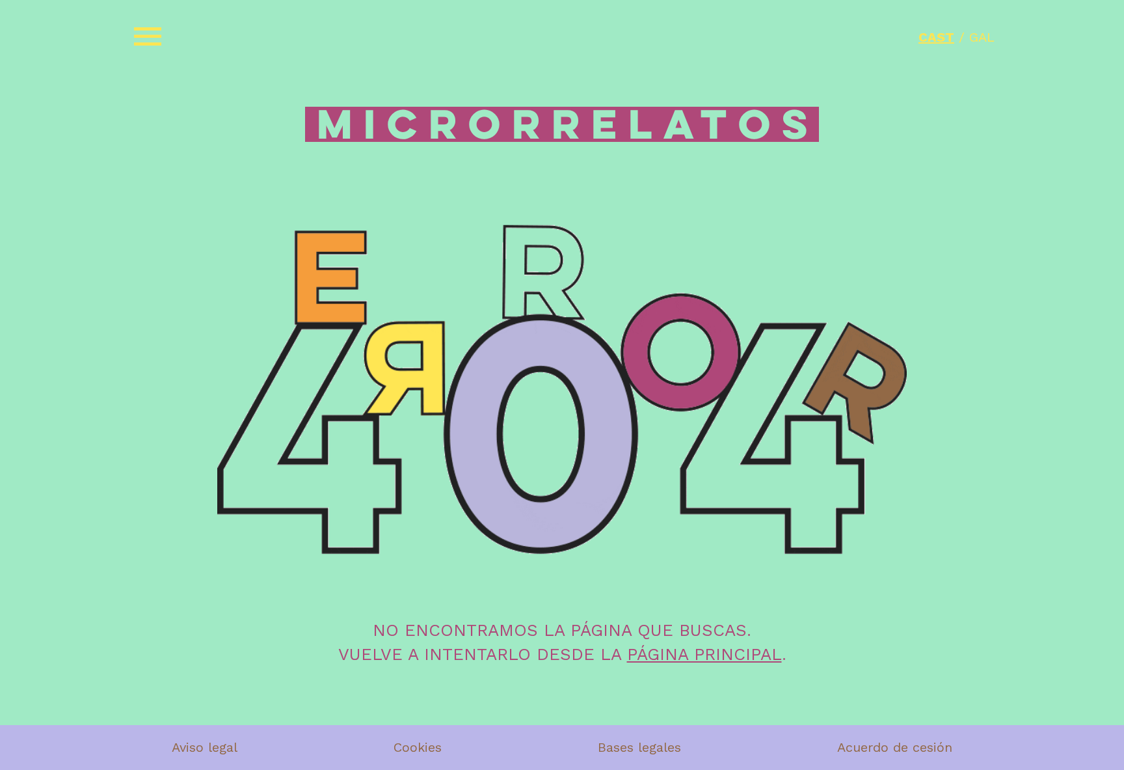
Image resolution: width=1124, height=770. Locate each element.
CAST (936, 37)
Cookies (418, 747)
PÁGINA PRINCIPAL (704, 654)
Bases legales (639, 747)
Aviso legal (204, 747)
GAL (982, 37)
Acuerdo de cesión (894, 747)
